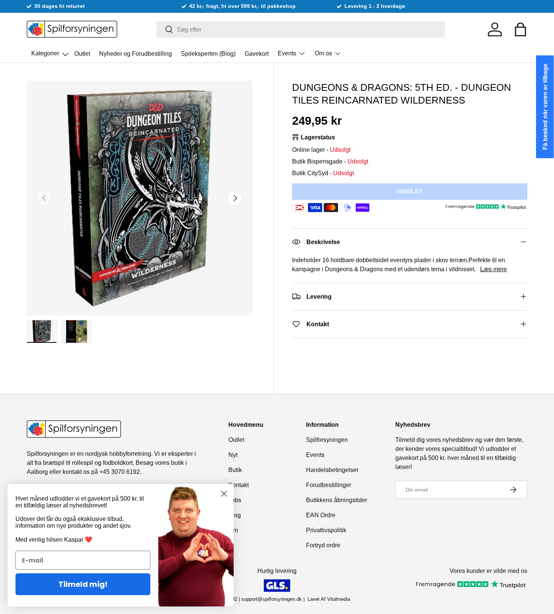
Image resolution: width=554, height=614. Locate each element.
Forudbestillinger (328, 485)
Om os (323, 53)
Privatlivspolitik (326, 530)
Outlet (82, 53)
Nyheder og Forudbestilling (135, 53)
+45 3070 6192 (119, 472)
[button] (520, 29)
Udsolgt (409, 191)
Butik (235, 470)
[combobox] (300, 29)
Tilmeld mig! (82, 584)
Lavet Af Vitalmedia (329, 599)
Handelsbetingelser (332, 470)
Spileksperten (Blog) (208, 53)
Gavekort (257, 53)
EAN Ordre (320, 515)
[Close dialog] (224, 493)
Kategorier (50, 51)
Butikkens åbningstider (336, 500)
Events (287, 53)
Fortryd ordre (323, 545)
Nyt (232, 455)
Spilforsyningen (327, 440)
